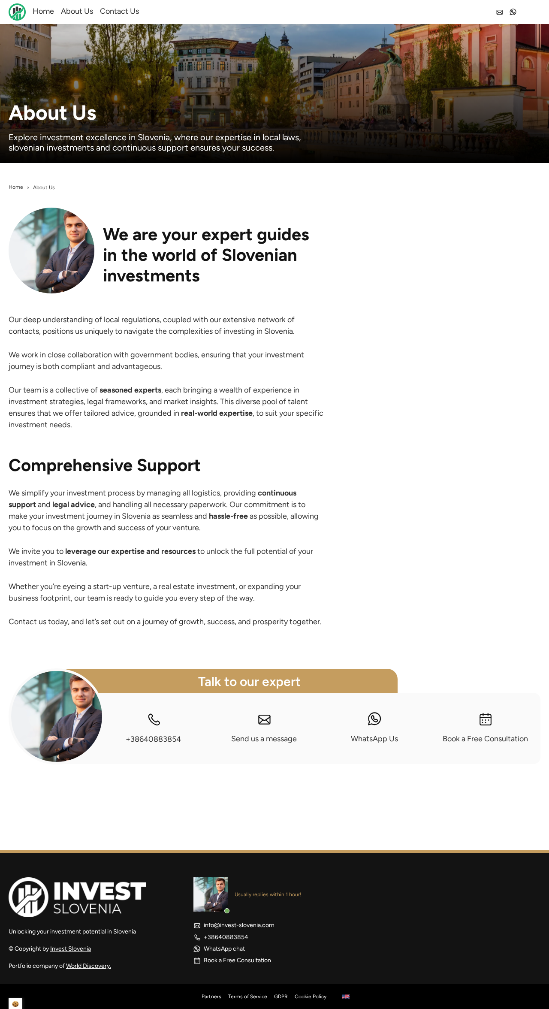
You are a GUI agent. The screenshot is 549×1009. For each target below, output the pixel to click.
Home (43, 11)
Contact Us (119, 11)
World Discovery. (88, 966)
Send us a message (264, 738)
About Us (77, 11)
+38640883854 (153, 739)
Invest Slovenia (70, 948)
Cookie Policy (310, 997)
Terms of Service (247, 997)
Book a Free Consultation (485, 738)
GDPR (281, 997)
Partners (211, 997)
